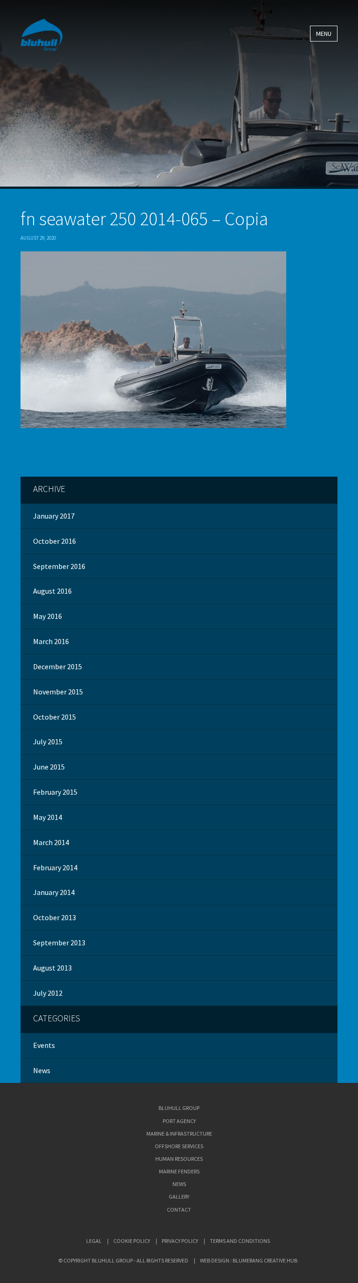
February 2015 (55, 792)
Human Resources (179, 1158)
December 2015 (57, 666)
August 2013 (52, 967)
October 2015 (54, 716)
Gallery (179, 1196)
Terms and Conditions (240, 1240)
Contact (179, 1209)
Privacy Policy (180, 1240)
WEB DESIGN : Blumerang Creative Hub (248, 1260)
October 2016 (54, 541)
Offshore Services (179, 1146)
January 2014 (54, 892)
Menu (323, 33)
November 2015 (58, 691)
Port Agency (179, 1120)
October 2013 (54, 917)
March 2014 (51, 842)
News (41, 1070)
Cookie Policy (131, 1240)
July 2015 (47, 741)
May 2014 (47, 817)
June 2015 (49, 766)
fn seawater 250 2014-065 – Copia (144, 218)
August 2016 (52, 591)
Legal (94, 1240)
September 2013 (59, 942)
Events (44, 1045)
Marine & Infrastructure (179, 1133)
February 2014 (55, 867)
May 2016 (47, 616)
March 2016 (51, 641)
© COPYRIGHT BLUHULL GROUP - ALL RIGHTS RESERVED (123, 1260)
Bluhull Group (179, 1107)
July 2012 (47, 993)
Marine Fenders (179, 1171)
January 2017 (54, 515)
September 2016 (59, 566)
